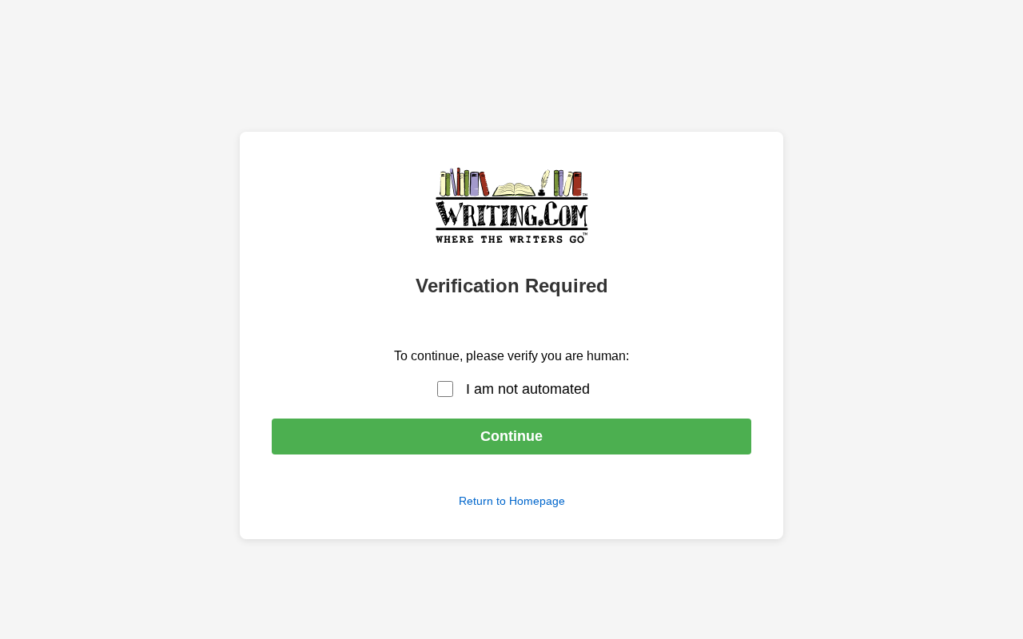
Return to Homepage (512, 500)
